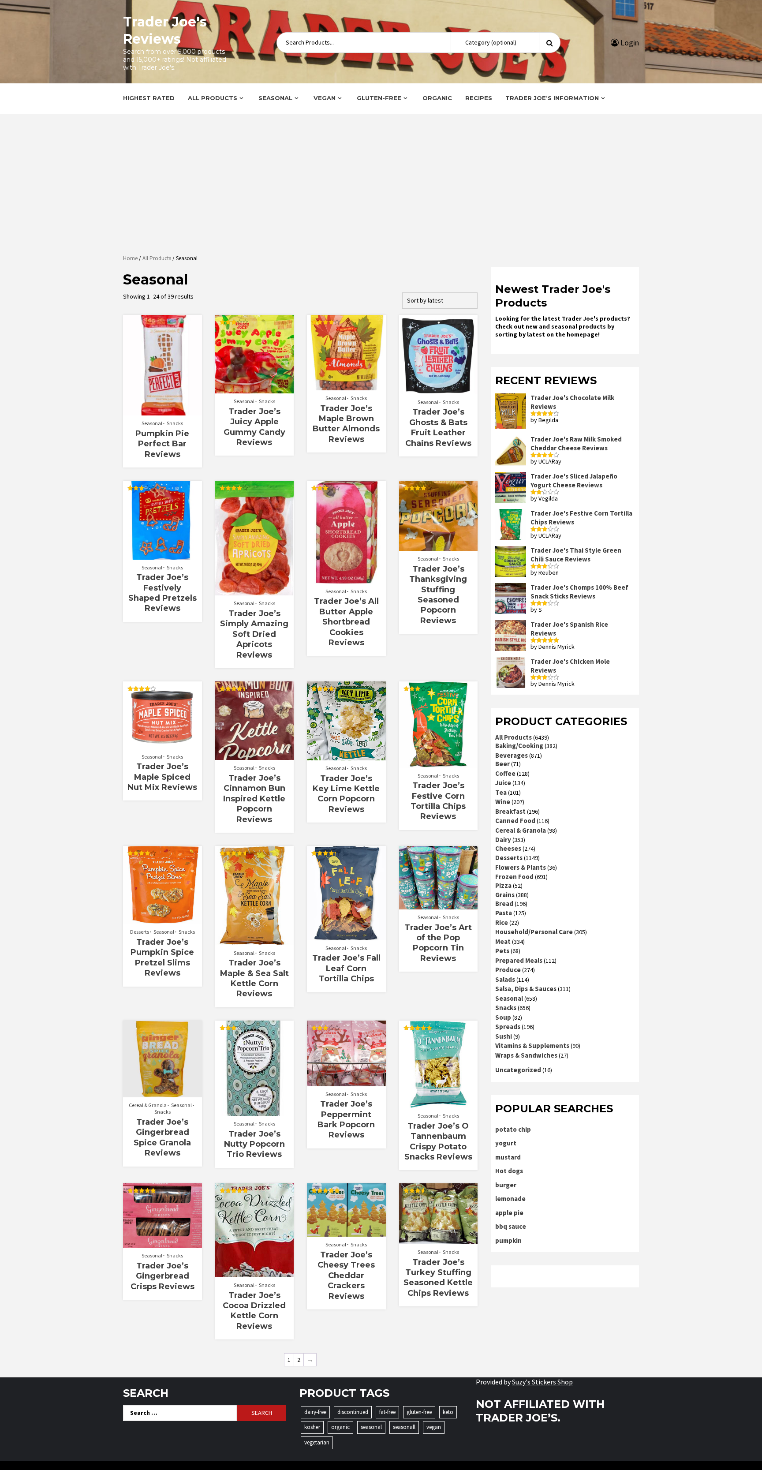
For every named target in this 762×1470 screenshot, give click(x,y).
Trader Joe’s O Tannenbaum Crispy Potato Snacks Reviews (438, 1141)
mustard (508, 1157)
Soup (503, 1017)
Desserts (139, 931)
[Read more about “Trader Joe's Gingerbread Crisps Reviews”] (162, 1243)
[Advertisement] (381, 185)
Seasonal (275, 97)
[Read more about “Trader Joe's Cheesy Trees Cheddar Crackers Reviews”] (346, 1232)
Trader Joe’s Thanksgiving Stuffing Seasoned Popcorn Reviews (438, 594)
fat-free (387, 1412)
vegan (433, 1427)
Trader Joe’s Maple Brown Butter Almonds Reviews (346, 424)
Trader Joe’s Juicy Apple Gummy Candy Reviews (254, 427)
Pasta (503, 913)
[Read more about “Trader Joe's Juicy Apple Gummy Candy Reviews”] (254, 389)
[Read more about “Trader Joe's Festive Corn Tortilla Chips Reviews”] (438, 763)
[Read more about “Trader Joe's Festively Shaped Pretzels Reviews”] (162, 555)
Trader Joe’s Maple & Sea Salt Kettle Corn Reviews (254, 978)
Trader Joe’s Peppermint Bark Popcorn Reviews (346, 1119)
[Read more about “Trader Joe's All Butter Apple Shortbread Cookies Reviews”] (346, 579)
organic (340, 1427)
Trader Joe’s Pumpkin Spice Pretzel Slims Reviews (162, 957)
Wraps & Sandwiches (526, 1055)
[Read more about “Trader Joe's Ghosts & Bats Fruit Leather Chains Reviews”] (438, 390)
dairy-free (315, 1412)
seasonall (404, 1427)
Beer (502, 763)
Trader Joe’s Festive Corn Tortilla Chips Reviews (438, 801)
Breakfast (510, 811)
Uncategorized (518, 1070)
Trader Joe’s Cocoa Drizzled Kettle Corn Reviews (254, 1310)
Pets (502, 950)
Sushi (503, 1036)
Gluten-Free (379, 97)
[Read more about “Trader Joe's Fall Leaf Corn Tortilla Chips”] (346, 936)
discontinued (352, 1412)
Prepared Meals (518, 960)
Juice (503, 782)
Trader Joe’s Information (552, 97)
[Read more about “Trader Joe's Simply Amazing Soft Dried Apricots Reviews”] (254, 591)
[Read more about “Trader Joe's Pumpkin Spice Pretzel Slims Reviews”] (162, 920)
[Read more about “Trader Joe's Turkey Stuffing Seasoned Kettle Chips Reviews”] (438, 1240)
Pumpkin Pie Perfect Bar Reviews (162, 444)
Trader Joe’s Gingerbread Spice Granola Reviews (162, 1137)
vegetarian (316, 1442)
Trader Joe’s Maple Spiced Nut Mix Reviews (162, 777)
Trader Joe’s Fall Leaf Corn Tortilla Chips (346, 968)
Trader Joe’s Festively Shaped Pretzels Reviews (162, 592)
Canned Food (515, 820)
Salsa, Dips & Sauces (526, 988)
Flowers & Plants (520, 867)
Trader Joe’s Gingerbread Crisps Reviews (162, 1276)
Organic (437, 97)
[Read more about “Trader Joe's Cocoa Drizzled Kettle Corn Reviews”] (254, 1273)
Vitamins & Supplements (532, 1045)
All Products (212, 97)
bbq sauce (510, 1226)
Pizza (503, 885)
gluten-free (419, 1412)
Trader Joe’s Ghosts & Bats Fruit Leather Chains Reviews (438, 427)
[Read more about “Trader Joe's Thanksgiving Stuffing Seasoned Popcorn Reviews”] (438, 546)
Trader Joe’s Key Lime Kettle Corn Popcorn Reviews (346, 794)
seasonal (371, 1427)
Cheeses (508, 848)
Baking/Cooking (519, 745)
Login (629, 42)
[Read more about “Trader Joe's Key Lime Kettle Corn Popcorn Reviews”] (346, 756)
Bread (504, 903)
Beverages (511, 755)
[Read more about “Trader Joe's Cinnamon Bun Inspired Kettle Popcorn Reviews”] (254, 755)
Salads (505, 979)
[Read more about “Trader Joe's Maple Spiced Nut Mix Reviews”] (162, 744)
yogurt (505, 1143)
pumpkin (508, 1240)
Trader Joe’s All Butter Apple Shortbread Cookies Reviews (346, 621)
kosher (312, 1427)
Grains (505, 894)
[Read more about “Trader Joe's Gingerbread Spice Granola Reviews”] (162, 1093)
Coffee (505, 773)
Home (130, 258)
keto (448, 1412)
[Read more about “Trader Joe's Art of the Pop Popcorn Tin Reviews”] (438, 905)
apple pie (509, 1212)
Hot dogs (509, 1171)
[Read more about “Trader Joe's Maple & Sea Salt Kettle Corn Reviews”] (254, 941)
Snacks (175, 423)
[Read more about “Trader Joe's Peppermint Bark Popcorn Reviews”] (346, 1082)
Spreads (507, 1026)
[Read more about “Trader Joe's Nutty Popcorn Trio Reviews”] (254, 1111)
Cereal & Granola (148, 1105)
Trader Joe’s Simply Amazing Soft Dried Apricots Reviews (254, 634)
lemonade (510, 1198)
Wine (502, 801)
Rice (501, 922)
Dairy (503, 839)
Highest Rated (149, 97)
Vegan (325, 97)
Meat (503, 941)
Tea (501, 792)
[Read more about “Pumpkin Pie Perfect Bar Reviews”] (162, 411)
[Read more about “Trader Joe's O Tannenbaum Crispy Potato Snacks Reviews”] (438, 1103)
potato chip (513, 1129)
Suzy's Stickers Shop (542, 1381)
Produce (508, 969)
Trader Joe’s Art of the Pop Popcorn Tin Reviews (438, 943)
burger (505, 1185)
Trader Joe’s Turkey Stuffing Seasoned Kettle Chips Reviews (438, 1277)
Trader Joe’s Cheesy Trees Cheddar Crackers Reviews (346, 1275)
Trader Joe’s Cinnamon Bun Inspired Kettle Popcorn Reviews (254, 798)
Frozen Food (514, 876)
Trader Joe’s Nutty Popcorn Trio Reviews (254, 1144)
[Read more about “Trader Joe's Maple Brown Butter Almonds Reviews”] (346, 386)
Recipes (478, 97)
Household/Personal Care (534, 932)
